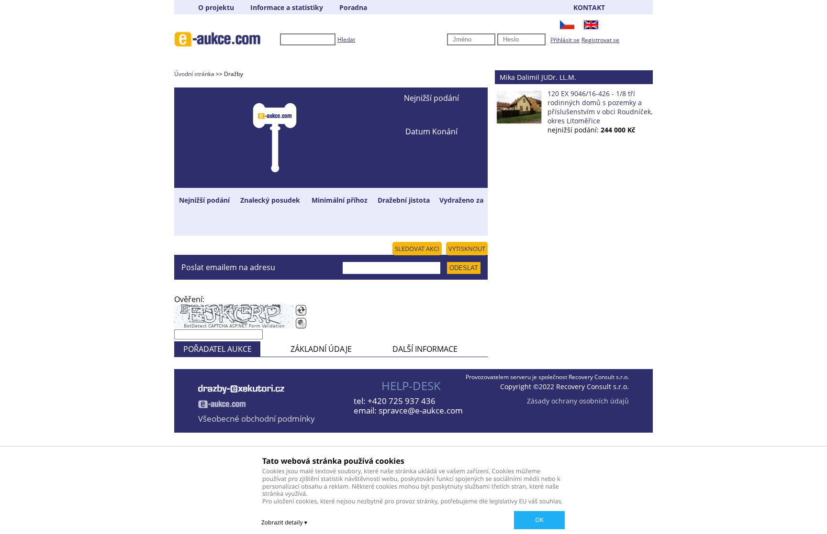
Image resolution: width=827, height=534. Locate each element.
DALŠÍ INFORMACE (425, 349)
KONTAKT (589, 7)
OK (539, 519)
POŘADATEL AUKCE (217, 349)
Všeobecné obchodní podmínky (256, 418)
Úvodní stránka (194, 74)
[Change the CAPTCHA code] (301, 310)
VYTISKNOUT (466, 248)
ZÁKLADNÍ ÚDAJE (321, 349)
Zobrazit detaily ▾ (284, 522)
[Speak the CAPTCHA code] (301, 323)
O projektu (216, 7)
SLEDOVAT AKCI (417, 248)
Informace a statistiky (286, 7)
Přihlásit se (565, 40)
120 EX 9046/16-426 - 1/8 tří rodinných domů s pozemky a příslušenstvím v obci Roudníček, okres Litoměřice (600, 107)
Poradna (353, 7)
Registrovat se (600, 40)
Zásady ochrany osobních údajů (578, 400)
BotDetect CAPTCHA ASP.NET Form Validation (234, 326)
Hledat (346, 39)
